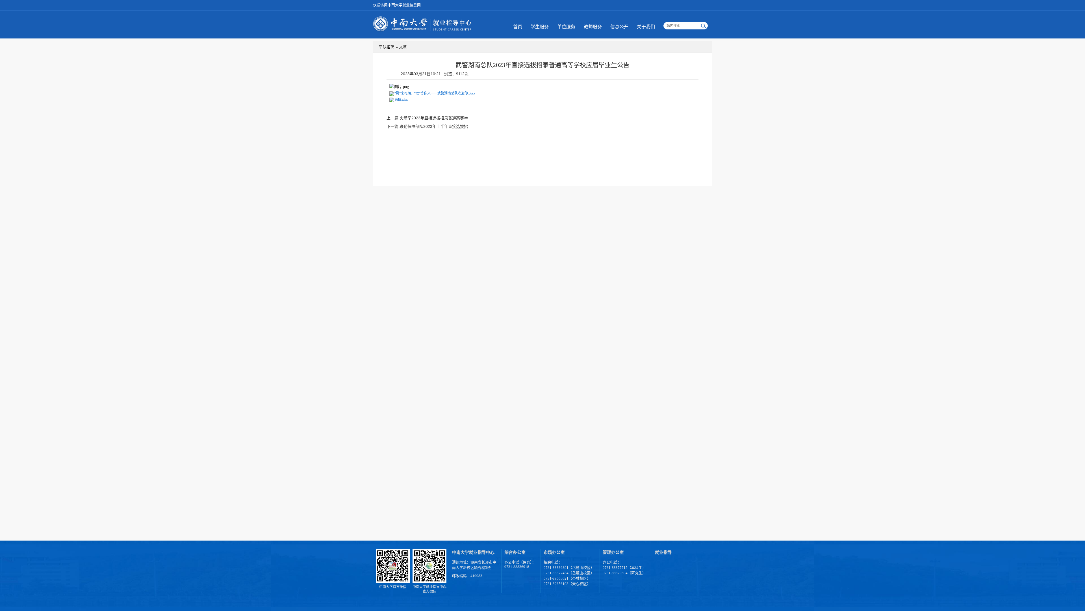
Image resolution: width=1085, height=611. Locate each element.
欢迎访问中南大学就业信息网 (397, 5)
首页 (517, 26)
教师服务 (593, 26)
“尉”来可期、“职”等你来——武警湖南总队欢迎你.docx (434, 93)
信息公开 (619, 26)
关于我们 (646, 26)
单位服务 (566, 26)
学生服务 (540, 26)
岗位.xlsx (401, 100)
